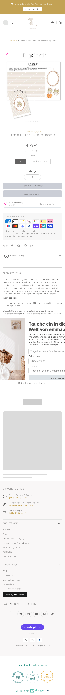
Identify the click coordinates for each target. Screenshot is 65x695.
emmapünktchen (27, 645)
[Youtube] (36, 614)
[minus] (27, 177)
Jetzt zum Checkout (32, 194)
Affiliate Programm (11, 547)
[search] (11, 23)
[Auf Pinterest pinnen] (18, 245)
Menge (32, 171)
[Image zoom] (32, 87)
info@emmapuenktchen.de (21, 505)
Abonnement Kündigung (13, 538)
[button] (32, 186)
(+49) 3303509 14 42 (18, 497)
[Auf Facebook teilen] (12, 245)
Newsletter (7, 529)
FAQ (5, 534)
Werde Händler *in (11, 556)
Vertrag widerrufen (15, 594)
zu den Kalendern (32, 9)
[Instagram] (28, 614)
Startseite (13, 40)
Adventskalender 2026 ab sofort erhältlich (34, 4)
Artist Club (7, 552)
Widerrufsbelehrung (12, 580)
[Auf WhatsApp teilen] (25, 245)
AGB (5, 571)
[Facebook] (13, 614)
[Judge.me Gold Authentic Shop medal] (47, 677)
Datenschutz (8, 584)
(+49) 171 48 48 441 (17, 513)
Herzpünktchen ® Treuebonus (16, 543)
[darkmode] (59, 22)
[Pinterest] (20, 614)
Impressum (8, 575)
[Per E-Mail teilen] (32, 245)
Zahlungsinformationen (13, 588)
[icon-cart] (52, 23)
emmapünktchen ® (32, 131)
